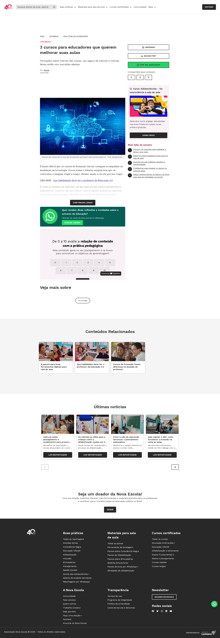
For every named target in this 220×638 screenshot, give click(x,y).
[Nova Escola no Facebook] (153, 611)
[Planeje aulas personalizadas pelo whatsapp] (214, 604)
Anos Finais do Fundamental (75, 36)
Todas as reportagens (73, 539)
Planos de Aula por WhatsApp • (122, 566)
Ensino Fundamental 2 (163, 554)
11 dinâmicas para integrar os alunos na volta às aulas (148, 169)
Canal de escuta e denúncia (121, 608)
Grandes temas (70, 543)
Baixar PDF (150, 56)
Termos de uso (114, 596)
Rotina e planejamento (163, 558)
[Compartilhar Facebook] (140, 77)
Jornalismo (54, 36)
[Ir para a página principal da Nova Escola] (8, 7)
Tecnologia (82, 300)
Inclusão (67, 558)
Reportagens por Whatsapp (76, 581)
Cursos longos (159, 566)
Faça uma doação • (72, 615)
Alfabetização (69, 554)
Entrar (209, 7)
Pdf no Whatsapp (150, 65)
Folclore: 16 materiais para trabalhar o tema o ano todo (148, 150)
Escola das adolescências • (76, 574)
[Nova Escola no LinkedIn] (166, 611)
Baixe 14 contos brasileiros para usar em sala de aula (148, 157)
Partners (67, 619)
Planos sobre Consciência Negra (123, 551)
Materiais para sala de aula (91, 7)
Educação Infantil (71, 550)
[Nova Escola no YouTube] (171, 611)
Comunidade (140, 7)
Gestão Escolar (70, 570)
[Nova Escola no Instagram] (162, 611)
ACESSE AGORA (72, 222)
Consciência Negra (72, 547)
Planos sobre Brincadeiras (120, 559)
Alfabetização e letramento (165, 550)
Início (42, 36)
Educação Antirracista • (163, 543)
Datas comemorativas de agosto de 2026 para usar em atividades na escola (149, 175)
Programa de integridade (119, 600)
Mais (150, 7)
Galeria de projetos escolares (77, 578)
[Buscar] (54, 7)
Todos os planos (115, 543)
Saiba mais (148, 135)
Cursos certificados (119, 7)
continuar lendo (83, 202)
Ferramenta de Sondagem (120, 547)
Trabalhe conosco (71, 608)
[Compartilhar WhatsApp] (131, 77)
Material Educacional (117, 563)
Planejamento (70, 566)
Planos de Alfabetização (119, 555)
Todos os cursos (160, 539)
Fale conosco (69, 600)
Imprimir (150, 47)
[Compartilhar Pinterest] (148, 77)
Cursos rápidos (159, 562)
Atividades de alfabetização (120, 570)
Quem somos (69, 604)
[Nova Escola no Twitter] (157, 611)
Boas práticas (66, 7)
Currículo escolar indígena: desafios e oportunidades (147, 163)
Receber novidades (164, 597)
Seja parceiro (69, 611)
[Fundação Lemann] (209, 632)
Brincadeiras (69, 562)
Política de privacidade (118, 604)
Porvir (46, 70)
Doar (110, 509)
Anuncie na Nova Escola (75, 623)
